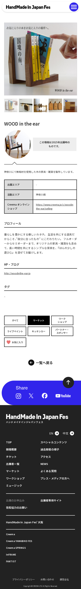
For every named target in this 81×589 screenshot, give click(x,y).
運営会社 (64, 579)
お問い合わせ (47, 579)
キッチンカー (38, 331)
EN (51, 433)
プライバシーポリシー (23, 579)
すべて (15, 320)
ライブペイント (15, 331)
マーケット (38, 320)
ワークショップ (62, 320)
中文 (65, 433)
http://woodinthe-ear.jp (17, 273)
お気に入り (17, 342)
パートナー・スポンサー (62, 331)
